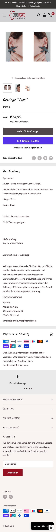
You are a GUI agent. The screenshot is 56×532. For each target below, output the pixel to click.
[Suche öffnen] (38, 15)
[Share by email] (51, 158)
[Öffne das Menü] (4, 15)
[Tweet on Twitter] (45, 158)
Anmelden (12, 472)
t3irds (6, 107)
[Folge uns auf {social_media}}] (5, 497)
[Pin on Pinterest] (39, 158)
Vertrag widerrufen (42, 526)
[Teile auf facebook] (34, 158)
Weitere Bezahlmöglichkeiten (28, 147)
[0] (50, 15)
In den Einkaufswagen (28, 131)
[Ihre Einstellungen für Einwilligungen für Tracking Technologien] (51, 527)
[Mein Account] (44, 15)
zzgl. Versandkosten (19, 121)
